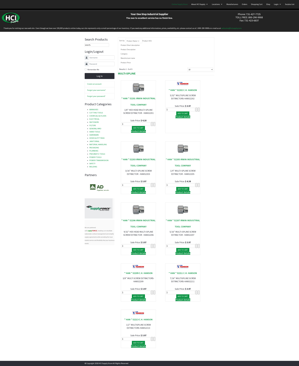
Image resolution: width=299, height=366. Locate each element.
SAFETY (92, 163)
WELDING (93, 166)
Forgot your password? (96, 96)
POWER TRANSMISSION (99, 160)
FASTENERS (94, 122)
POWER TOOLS (95, 157)
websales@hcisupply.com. (231, 28)
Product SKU (147, 41)
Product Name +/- (133, 41)
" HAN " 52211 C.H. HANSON (183, 273)
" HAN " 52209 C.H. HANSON (138, 273)
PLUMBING (93, 151)
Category (124, 54)
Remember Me (93, 69)
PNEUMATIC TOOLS (97, 154)
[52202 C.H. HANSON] (183, 83)
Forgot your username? (96, 90)
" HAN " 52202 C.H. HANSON (183, 90)
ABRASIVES (93, 109)
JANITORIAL (94, 141)
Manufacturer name (128, 58)
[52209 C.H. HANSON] (138, 266)
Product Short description (130, 45)
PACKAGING (94, 147)
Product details (138, 131)
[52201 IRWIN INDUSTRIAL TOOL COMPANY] (138, 87)
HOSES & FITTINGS (97, 138)
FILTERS (92, 125)
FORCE (92, 231)
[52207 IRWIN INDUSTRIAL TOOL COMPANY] (183, 209)
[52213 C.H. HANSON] (138, 312)
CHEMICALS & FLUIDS (97, 116)
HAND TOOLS (94, 132)
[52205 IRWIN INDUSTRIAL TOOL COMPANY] (183, 148)
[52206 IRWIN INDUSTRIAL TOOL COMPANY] (138, 209)
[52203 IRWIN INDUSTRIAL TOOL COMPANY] (138, 148)
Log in (100, 76)
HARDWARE (94, 135)
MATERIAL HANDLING (98, 144)
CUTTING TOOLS (96, 112)
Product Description (128, 49)
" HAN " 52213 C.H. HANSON (138, 319)
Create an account (94, 84)
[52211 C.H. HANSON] (183, 266)
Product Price (126, 62)
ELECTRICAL (94, 119)
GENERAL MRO (95, 128)
